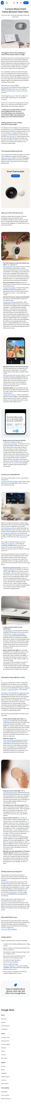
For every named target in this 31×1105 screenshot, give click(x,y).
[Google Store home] (6, 3)
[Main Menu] (2, 3)
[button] (14, 3)
